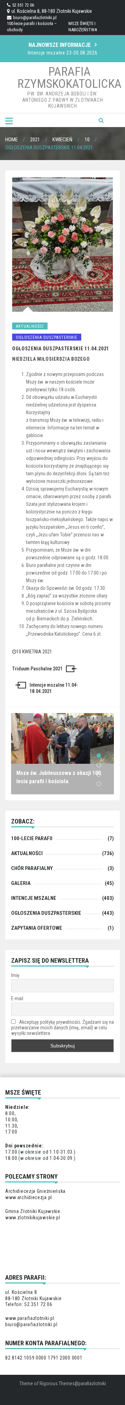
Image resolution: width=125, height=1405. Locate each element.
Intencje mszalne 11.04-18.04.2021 (54, 688)
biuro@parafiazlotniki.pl (35, 17)
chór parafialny (32, 868)
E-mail (17, 998)
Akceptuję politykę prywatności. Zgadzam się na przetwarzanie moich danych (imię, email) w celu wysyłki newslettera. (62, 1027)
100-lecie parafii (31, 838)
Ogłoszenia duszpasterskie (46, 337)
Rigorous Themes (57, 1383)
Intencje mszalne (33, 898)
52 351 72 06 (23, 5)
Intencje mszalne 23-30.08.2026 (63, 53)
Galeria (21, 883)
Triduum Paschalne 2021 (37, 668)
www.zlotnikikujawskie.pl (32, 1217)
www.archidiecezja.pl (28, 1197)
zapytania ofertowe (36, 928)
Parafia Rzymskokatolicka (69, 78)
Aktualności (30, 326)
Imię (15, 975)
